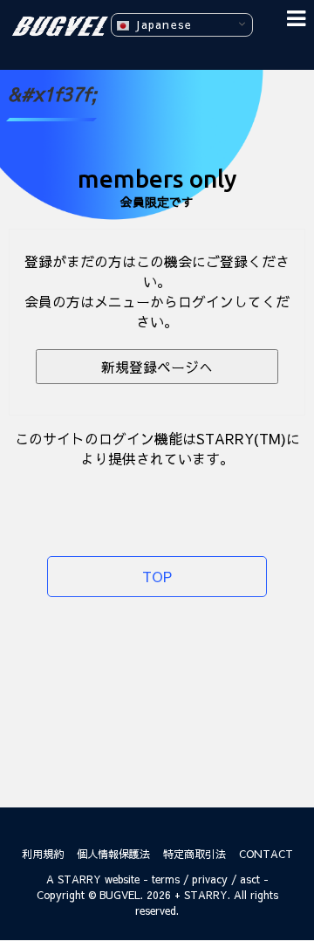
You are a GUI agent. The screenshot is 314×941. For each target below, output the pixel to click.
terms (166, 879)
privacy (210, 879)
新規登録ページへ (157, 366)
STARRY (79, 879)
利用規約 (43, 854)
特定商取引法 (194, 854)
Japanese (161, 24)
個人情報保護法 (113, 854)
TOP (157, 576)
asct (250, 879)
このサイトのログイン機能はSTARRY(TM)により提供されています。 (157, 448)
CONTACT (266, 854)
